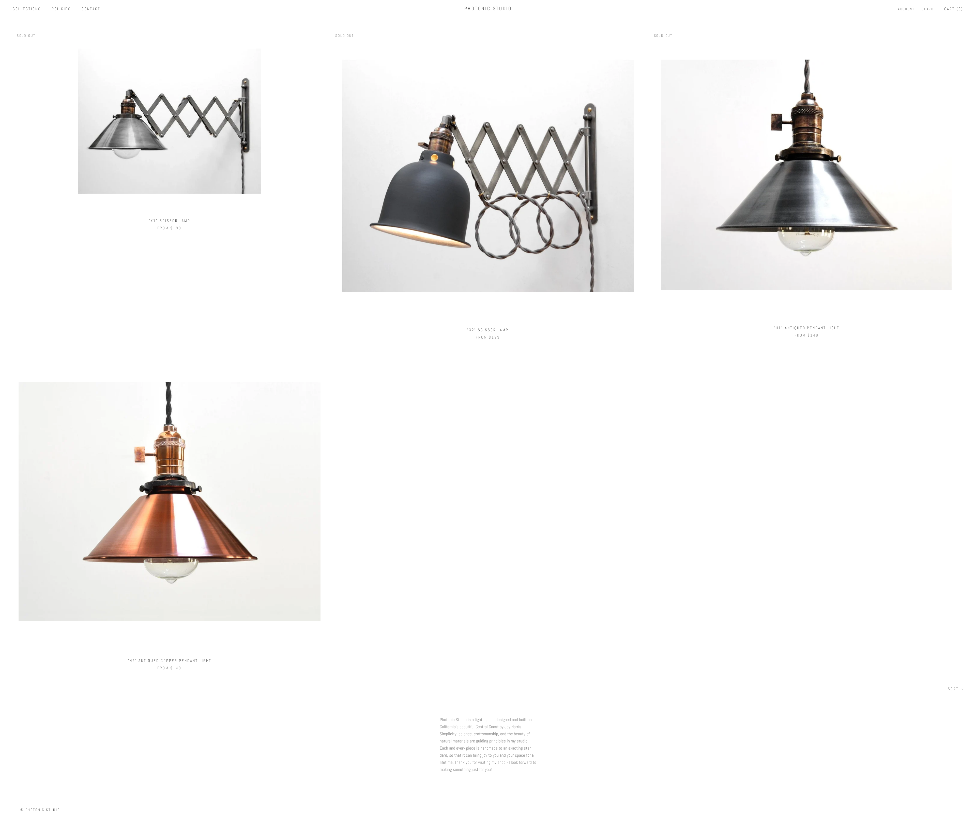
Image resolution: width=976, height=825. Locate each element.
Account (906, 9)
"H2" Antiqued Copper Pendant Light (169, 660)
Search (929, 9)
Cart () (953, 8)
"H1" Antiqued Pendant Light (807, 327)
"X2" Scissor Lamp (488, 329)
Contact (91, 8)
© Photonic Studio (40, 809)
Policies (61, 8)
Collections (27, 8)
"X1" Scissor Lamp (169, 220)
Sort (954, 688)
